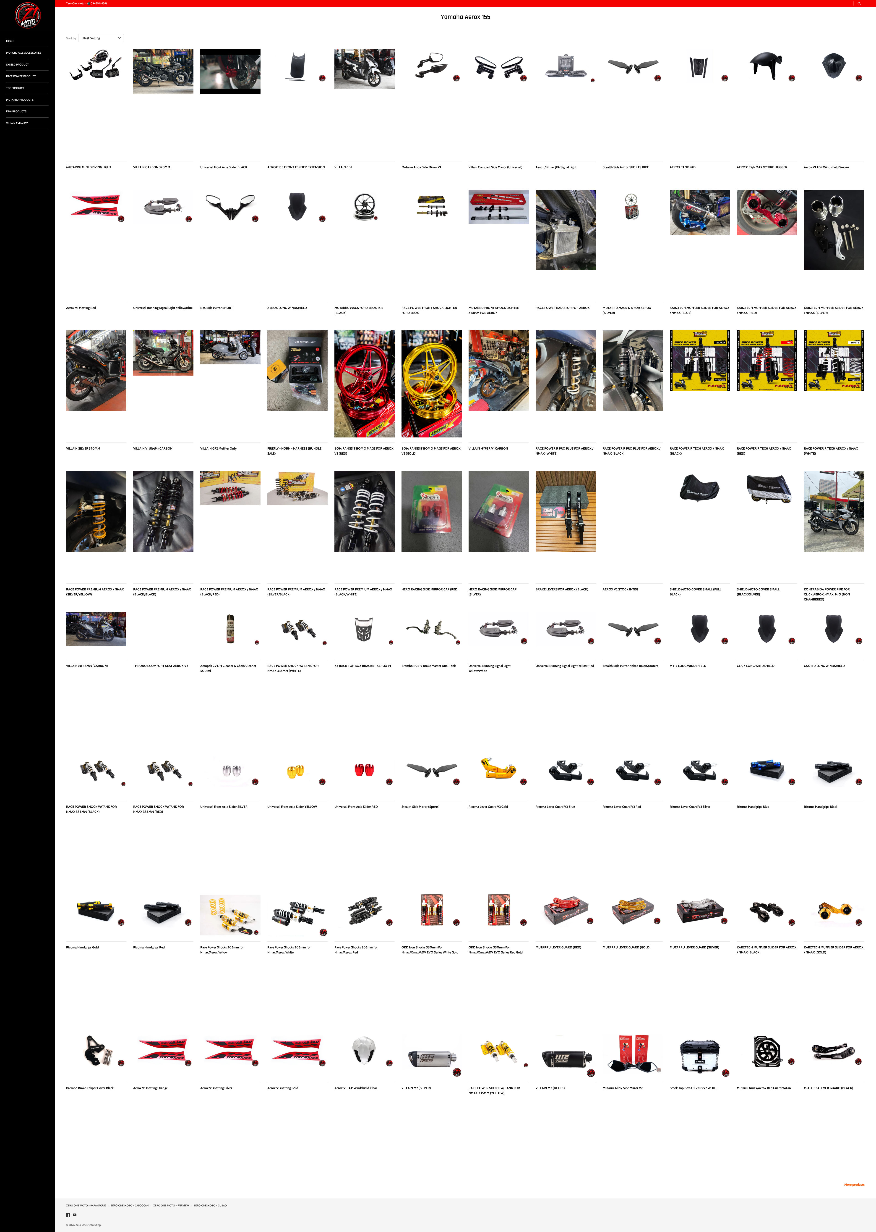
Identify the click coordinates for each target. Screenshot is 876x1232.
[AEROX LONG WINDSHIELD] (297, 243)
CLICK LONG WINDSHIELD (755, 666)
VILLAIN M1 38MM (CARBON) (87, 666)
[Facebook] (68, 1215)
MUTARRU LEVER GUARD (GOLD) (627, 947)
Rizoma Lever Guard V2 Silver (690, 807)
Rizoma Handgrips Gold (82, 947)
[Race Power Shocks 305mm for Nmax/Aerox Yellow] (230, 915)
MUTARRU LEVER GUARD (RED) (558, 947)
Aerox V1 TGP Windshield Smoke (826, 167)
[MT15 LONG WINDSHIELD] (700, 633)
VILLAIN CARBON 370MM (151, 167)
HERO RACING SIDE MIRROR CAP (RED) (430, 589)
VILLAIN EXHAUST (17, 123)
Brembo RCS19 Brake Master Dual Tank (429, 666)
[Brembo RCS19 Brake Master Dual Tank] (432, 633)
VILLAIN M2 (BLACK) (550, 1088)
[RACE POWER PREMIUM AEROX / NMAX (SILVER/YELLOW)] (96, 524)
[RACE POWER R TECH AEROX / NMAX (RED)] (767, 383)
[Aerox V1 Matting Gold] (297, 1055)
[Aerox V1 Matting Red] (96, 243)
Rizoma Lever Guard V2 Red (622, 807)
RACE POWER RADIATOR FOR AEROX (563, 308)
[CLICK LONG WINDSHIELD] (767, 633)
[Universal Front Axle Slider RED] (364, 774)
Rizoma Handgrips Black (820, 807)
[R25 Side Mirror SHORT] (230, 243)
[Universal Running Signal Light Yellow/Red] (566, 633)
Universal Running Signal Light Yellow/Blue (163, 308)
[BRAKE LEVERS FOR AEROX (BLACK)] (566, 524)
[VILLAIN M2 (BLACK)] (566, 1055)
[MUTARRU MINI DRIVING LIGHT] (96, 102)
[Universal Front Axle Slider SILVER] (230, 774)
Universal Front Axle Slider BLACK (223, 167)
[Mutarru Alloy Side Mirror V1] (432, 102)
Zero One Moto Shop (88, 1225)
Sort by (71, 38)
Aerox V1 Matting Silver (216, 1088)
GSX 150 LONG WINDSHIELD (824, 666)
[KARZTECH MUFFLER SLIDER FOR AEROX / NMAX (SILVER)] (834, 243)
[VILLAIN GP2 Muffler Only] (230, 383)
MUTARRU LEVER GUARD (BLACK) (828, 1088)
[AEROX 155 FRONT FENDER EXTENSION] (297, 102)
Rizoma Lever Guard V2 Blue (555, 807)
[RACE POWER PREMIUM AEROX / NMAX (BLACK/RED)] (230, 524)
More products (854, 1184)
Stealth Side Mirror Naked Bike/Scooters (630, 666)
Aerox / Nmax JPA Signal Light (556, 167)
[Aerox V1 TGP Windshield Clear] (364, 1055)
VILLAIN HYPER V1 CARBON (488, 448)
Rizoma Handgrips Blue (753, 807)
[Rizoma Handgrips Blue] (767, 774)
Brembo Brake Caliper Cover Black (90, 1088)
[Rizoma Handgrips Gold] (96, 915)
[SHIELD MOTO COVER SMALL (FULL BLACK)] (700, 524)
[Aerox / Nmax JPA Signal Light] (566, 102)
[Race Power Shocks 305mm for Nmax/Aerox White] (297, 915)
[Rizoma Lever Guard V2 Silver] (700, 774)
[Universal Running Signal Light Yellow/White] (499, 633)
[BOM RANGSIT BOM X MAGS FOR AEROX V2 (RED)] (364, 383)
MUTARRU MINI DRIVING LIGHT (88, 167)
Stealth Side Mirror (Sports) (421, 807)
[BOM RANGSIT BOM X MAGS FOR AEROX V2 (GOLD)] (432, 383)
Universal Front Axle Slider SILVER (224, 807)
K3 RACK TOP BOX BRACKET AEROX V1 (362, 666)
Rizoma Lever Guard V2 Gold (488, 807)
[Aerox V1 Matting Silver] (230, 1055)
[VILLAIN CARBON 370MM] (163, 102)
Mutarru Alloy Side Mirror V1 (421, 167)
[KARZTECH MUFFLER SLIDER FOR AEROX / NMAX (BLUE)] (700, 243)
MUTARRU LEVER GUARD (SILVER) (694, 947)
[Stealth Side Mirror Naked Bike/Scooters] (633, 633)
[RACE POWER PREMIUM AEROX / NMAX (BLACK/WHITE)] (364, 524)
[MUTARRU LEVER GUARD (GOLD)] (633, 915)
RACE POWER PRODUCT (21, 76)
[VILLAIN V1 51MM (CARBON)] (163, 383)
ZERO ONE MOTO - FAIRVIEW (171, 1205)
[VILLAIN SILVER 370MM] (96, 383)
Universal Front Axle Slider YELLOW (292, 807)
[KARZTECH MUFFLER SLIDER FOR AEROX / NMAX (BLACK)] (767, 915)
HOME (10, 41)
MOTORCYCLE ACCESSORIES (23, 52)
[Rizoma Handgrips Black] (834, 774)
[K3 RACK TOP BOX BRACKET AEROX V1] (364, 633)
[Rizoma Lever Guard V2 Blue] (566, 774)
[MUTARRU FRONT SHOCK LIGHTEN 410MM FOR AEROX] (499, 243)
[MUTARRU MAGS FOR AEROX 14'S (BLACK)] (364, 243)
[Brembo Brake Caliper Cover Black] (96, 1055)
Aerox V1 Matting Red (81, 308)
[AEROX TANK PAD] (700, 102)
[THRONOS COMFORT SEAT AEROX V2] (163, 633)
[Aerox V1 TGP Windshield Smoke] (834, 102)
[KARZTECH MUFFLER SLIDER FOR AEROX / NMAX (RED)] (767, 243)
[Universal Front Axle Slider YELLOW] (297, 774)
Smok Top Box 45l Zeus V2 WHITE (693, 1088)
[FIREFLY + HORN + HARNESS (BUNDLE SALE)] (297, 383)
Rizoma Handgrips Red (149, 947)
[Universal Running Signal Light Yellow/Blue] (163, 243)
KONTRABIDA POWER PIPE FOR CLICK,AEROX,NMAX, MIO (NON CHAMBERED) (827, 594)
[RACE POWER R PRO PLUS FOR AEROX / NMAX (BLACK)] (633, 383)
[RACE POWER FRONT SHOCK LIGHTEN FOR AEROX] (432, 243)
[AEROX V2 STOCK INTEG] (633, 524)
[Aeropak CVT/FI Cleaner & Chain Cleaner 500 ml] (230, 633)
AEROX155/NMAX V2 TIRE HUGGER (762, 167)
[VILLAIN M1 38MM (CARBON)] (96, 633)
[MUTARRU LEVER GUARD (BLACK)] (834, 1055)
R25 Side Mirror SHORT (216, 308)
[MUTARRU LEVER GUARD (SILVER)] (700, 915)
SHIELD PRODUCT (17, 64)
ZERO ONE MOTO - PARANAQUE (86, 1205)
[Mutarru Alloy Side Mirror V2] (633, 1055)
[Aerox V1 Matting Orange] (163, 1055)
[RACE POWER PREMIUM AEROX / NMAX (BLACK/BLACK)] (163, 524)
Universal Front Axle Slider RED (356, 807)
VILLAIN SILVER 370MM (83, 448)
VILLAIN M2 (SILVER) (416, 1088)
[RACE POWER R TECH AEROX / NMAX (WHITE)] (834, 383)
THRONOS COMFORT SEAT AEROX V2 (160, 666)
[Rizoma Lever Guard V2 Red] (633, 774)
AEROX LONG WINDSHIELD (287, 308)
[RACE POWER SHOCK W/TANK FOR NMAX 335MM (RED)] (163, 774)
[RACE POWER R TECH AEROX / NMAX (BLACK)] (700, 383)
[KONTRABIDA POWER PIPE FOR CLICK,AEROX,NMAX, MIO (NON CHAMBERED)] (834, 524)
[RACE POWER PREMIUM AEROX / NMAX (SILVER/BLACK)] (297, 524)
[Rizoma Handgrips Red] (163, 915)
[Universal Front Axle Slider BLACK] (230, 102)
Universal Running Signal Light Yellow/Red (565, 666)
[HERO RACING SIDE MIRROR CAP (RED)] (432, 524)
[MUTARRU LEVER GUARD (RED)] (566, 915)
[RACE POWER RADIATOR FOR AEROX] (566, 243)
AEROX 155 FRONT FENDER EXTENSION (296, 167)
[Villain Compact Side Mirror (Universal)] (499, 102)
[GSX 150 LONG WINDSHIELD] (834, 633)
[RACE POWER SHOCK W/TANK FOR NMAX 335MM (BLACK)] (96, 774)
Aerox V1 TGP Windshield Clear (355, 1088)
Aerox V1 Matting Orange (150, 1088)
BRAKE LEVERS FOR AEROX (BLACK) (562, 589)
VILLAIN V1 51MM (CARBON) (153, 448)
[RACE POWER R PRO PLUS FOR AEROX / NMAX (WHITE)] (566, 383)
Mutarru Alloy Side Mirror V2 (623, 1088)
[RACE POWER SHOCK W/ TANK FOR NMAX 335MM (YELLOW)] (499, 1055)
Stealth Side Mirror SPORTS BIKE (626, 167)
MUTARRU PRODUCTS (20, 99)
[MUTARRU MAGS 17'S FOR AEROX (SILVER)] (633, 243)
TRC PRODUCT (15, 88)
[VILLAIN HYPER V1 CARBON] (499, 383)
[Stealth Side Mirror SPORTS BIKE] (633, 102)
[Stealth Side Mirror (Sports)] (432, 774)
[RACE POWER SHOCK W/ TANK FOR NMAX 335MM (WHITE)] (297, 633)
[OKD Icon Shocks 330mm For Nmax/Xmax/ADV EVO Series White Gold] (432, 915)
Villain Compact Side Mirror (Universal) (495, 167)
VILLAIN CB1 (343, 167)
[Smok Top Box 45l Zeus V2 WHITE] (700, 1055)
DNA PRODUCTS (16, 111)
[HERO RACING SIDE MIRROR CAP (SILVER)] (499, 524)
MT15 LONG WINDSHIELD (688, 666)
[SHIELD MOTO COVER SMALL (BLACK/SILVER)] (767, 524)
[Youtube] (74, 1215)
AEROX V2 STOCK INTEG (620, 589)
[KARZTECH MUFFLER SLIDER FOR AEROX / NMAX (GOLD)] (834, 915)
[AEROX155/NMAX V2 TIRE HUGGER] (767, 102)
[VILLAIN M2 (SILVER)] (432, 1055)
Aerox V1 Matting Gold (282, 1088)
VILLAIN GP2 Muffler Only (218, 448)
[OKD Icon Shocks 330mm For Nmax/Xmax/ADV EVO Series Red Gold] (499, 915)
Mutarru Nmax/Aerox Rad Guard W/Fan (764, 1088)
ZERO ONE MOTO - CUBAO (210, 1205)
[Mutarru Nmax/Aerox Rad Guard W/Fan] (767, 1055)
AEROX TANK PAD (683, 167)
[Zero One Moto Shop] (27, 15)
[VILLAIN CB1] (364, 102)
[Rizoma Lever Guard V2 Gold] (499, 774)
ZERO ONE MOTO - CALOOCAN (130, 1205)
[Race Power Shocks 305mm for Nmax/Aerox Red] (364, 915)
